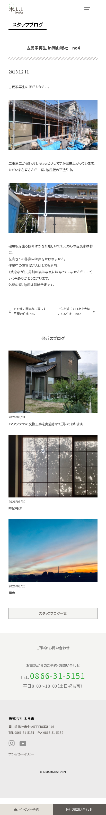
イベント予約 (29, 809)
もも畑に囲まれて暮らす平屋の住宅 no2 (30, 311)
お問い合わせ (82, 809)
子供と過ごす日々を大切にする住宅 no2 (73, 311)
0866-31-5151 (57, 675)
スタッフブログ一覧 (53, 613)
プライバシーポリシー (21, 754)
